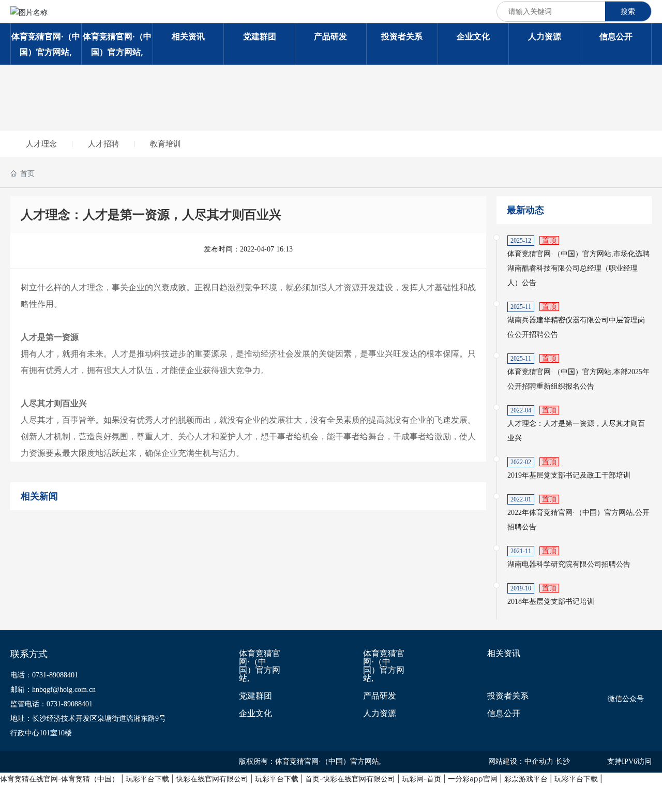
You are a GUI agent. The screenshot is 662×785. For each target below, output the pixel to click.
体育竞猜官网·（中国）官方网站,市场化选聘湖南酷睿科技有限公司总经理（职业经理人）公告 (578, 268)
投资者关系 (508, 696)
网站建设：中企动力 (520, 761)
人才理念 (41, 144)
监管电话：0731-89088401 (51, 704)
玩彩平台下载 (147, 778)
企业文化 (255, 713)
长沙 (562, 761)
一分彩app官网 (473, 778)
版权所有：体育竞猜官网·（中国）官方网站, (310, 761)
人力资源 (379, 713)
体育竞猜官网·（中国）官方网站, (259, 666)
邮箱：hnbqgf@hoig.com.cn (53, 689)
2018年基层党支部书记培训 (550, 601)
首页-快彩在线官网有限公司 (350, 778)
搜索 (628, 11)
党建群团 (255, 696)
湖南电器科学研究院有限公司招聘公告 (568, 564)
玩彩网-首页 (421, 778)
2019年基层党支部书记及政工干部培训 (568, 475)
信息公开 (503, 713)
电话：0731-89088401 (44, 675)
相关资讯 (503, 653)
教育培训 (165, 144)
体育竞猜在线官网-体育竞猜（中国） (59, 778)
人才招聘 (103, 144)
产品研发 (379, 696)
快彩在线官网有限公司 (212, 778)
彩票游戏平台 (526, 778)
